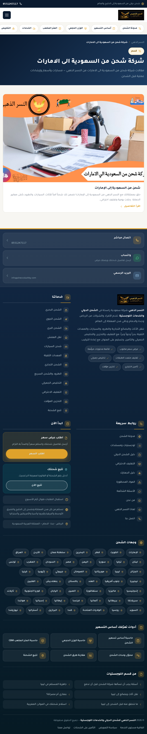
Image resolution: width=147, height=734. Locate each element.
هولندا (21, 601)
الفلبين (31, 581)
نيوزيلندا (13, 610)
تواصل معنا (64, 728)
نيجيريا (134, 581)
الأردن (36, 552)
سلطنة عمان (57, 552)
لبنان (135, 562)
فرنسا (76, 601)
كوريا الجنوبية (32, 591)
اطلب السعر (36, 453)
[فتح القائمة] (7, 15)
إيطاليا (58, 601)
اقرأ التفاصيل (132, 206)
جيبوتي (59, 572)
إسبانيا (39, 601)
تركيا (119, 562)
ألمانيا (94, 601)
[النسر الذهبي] (131, 15)
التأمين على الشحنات (84, 728)
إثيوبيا (41, 572)
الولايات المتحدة (92, 610)
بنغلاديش (52, 581)
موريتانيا (99, 572)
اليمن (85, 562)
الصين (72, 591)
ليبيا (117, 572)
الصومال (79, 572)
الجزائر (134, 572)
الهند (91, 581)
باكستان (73, 581)
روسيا (115, 610)
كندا (70, 610)
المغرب (30, 562)
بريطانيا (112, 601)
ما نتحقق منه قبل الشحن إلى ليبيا (119, 704)
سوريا (102, 562)
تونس (12, 562)
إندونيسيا (132, 591)
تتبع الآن (37, 485)
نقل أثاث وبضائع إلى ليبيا (124, 694)
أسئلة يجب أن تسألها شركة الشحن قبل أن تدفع (111, 684)
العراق (19, 552)
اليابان (54, 591)
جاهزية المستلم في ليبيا (54, 684)
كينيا (24, 572)
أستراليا (33, 610)
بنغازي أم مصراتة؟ (56, 694)
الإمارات (133, 552)
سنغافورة (92, 591)
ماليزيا (112, 591)
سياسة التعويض (108, 728)
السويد (134, 610)
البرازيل (52, 610)
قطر (97, 552)
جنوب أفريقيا (112, 581)
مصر (68, 562)
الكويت (114, 552)
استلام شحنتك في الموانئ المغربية (47, 704)
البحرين (80, 552)
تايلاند (10, 591)
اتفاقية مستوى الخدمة (132, 728)
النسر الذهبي (137, 42)
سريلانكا (133, 601)
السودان (50, 562)
